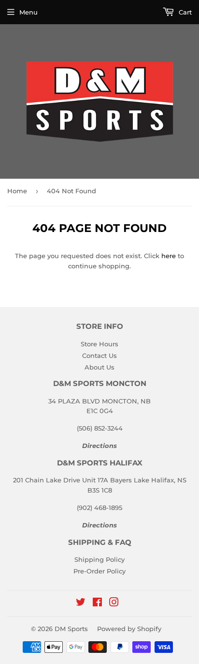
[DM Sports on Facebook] (97, 603)
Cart (184, 12)
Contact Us (99, 355)
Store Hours (99, 344)
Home (17, 191)
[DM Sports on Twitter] (80, 603)
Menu (28, 12)
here (168, 256)
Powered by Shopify (129, 629)
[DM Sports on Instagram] (114, 603)
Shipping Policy (99, 559)
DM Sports (71, 629)
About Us (99, 367)
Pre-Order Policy (99, 571)
